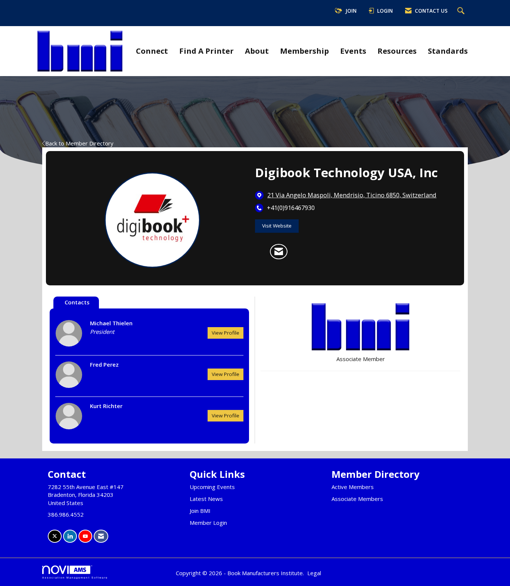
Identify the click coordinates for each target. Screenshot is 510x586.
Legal (314, 573)
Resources (397, 51)
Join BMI (200, 510)
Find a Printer (206, 51)
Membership (304, 51)
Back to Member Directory (79, 143)
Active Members (353, 487)
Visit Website (277, 225)
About (257, 51)
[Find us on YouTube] (85, 536)
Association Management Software (75, 577)
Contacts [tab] (77, 302)
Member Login (208, 522)
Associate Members (357, 498)
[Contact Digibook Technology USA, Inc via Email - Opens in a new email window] (278, 252)
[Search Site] (461, 11)
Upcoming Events (212, 487)
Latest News (206, 498)
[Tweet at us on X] (55, 536)
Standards (448, 51)
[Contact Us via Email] (101, 536)
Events (353, 51)
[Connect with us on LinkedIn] (70, 536)
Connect (152, 51)
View (225, 332)
